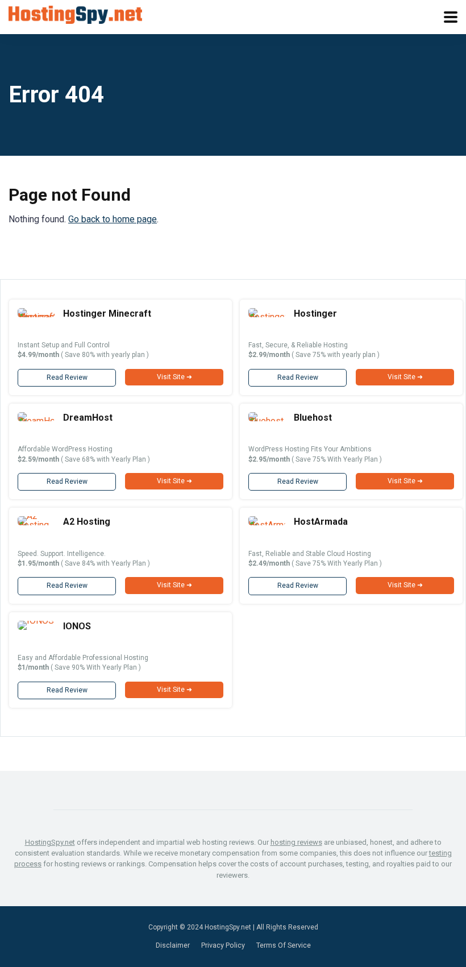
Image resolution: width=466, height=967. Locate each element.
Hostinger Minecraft (107, 313)
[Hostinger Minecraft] (36, 317)
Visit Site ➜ (174, 377)
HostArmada (321, 521)
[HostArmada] (266, 525)
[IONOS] (36, 620)
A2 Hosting (86, 521)
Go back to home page (112, 219)
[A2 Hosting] (36, 525)
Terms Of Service (283, 945)
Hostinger (315, 313)
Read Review (67, 377)
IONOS (77, 626)
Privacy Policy (223, 945)
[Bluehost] (266, 421)
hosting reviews (296, 842)
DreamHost (88, 417)
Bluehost (313, 417)
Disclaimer (173, 945)
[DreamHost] (36, 421)
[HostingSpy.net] (75, 13)
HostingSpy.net (50, 842)
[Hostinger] (266, 317)
